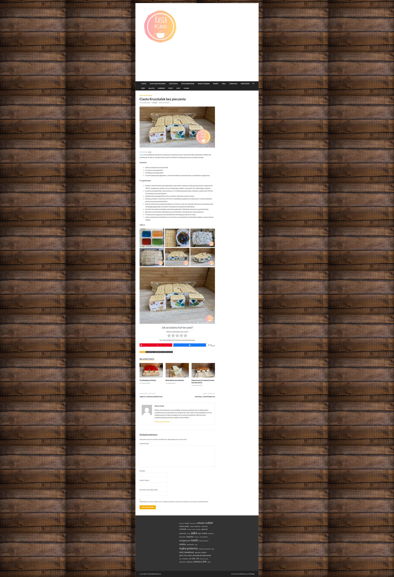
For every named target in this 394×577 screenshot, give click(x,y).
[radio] (169, 336)
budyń (187, 523)
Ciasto (142, 155)
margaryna (184, 540)
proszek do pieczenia (202, 555)
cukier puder (184, 526)
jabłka (188, 533)
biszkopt (181, 523)
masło (194, 540)
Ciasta (143, 83)
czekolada (204, 526)
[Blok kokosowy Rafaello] (177, 371)
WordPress (242, 574)
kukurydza (182, 537)
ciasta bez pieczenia (158, 83)
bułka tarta (193, 523)
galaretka (150, 352)
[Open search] (253, 83)
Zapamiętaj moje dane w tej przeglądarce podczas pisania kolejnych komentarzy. (174, 502)
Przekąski (233, 83)
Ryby (143, 88)
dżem (193, 529)
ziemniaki (182, 562)
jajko (199, 533)
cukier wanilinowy (195, 526)
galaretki (205, 529)
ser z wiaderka (183, 559)
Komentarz (145, 443)
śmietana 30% (167, 352)
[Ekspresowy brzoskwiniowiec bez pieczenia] (203, 371)
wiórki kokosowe (204, 558)
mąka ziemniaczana (204, 549)
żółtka (209, 562)
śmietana (189, 562)
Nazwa (143, 471)
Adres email (145, 480)
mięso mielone (203, 541)
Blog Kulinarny (156, 574)
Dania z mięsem (204, 83)
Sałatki (151, 88)
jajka (194, 533)
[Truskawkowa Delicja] (151, 371)
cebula (200, 522)
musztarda (190, 544)
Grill (224, 83)
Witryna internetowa (149, 490)
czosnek (182, 529)
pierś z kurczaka (185, 555)
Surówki (161, 88)
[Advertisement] (197, 66)
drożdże (189, 529)
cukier (209, 522)
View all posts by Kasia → (163, 422)
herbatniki (158, 352)
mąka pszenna (188, 548)
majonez (190, 536)
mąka (196, 544)
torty (170, 88)
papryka (198, 552)
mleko (182, 544)
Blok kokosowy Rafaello (175, 380)
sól (197, 558)
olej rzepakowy (186, 552)
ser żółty (192, 558)
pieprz (204, 552)
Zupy (178, 88)
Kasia (155, 102)
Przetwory (245, 83)
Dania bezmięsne (187, 83)
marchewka (203, 537)
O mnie (186, 88)
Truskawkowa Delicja (148, 380)
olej (212, 549)
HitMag (251, 574)
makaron (196, 537)
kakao (204, 533)
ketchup (210, 533)
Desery (215, 83)
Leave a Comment (164, 102)
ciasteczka (173, 83)
